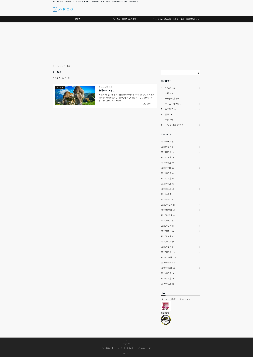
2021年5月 (167, 178)
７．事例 (167, 119)
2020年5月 (167, 231)
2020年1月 (168, 252)
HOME (77, 19)
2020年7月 (167, 225)
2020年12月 (168, 204)
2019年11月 (168, 262)
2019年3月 (167, 283)
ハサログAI (118, 348)
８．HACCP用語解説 (172, 125)
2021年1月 (167, 199)
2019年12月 (168, 257)
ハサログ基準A (105, 348)
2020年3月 (167, 241)
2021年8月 (167, 162)
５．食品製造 (168, 109)
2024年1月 (167, 152)
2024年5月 (167, 141)
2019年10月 (168, 268)
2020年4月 (167, 236)
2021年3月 (167, 189)
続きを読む (147, 104)
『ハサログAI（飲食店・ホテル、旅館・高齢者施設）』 (176, 19)
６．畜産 (60, 87)
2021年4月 (167, 183)
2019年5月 (167, 278)
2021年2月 (167, 194)
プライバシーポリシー (145, 348)
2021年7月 (167, 168)
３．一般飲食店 (170, 98)
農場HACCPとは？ (108, 90)
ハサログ (126, 353)
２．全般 (167, 93)
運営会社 (130, 348)
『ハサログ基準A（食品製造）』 (126, 19)
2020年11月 (168, 210)
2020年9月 (167, 220)
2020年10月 (168, 215)
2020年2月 (167, 247)
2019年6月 (167, 273)
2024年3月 (167, 147)
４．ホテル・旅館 (171, 104)
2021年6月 (167, 173)
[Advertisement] (126, 42)
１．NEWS (168, 88)
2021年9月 (167, 157)
